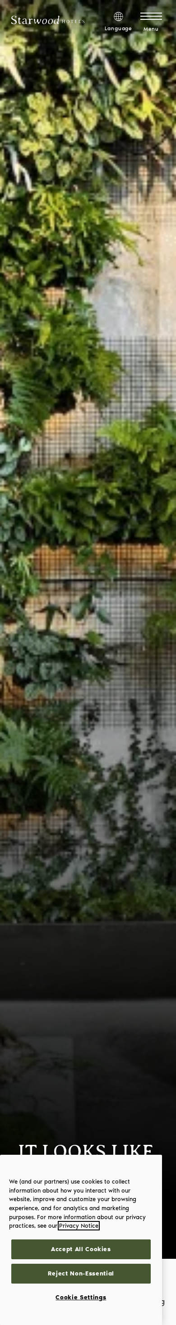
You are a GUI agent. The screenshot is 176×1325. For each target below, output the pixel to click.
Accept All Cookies (81, 1249)
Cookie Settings (81, 1297)
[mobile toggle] (151, 16)
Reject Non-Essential (81, 1273)
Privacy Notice (78, 1225)
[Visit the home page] (47, 22)
